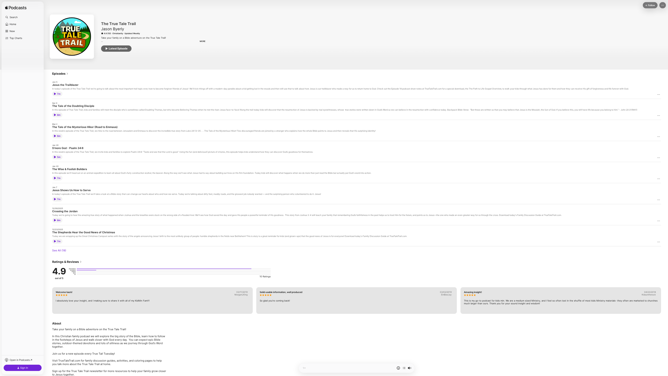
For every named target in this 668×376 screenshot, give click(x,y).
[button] (22, 17)
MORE (202, 41)
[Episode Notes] (398, 368)
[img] (15, 8)
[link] (60, 74)
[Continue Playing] (404, 368)
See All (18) (59, 250)
